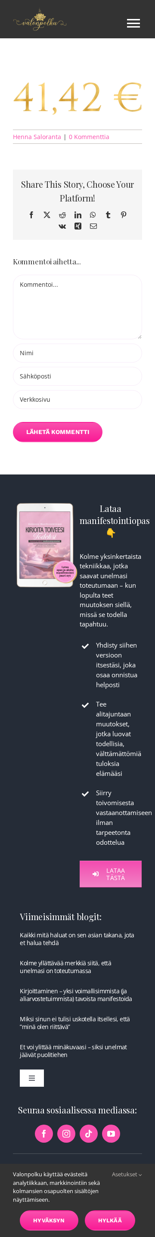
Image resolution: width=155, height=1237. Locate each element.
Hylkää (110, 1220)
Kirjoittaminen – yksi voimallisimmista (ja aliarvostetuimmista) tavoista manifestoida (76, 995)
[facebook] (44, 1134)
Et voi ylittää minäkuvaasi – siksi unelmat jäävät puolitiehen (73, 1051)
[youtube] (111, 1134)
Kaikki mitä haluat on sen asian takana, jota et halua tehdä (77, 939)
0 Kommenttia (89, 137)
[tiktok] (89, 1134)
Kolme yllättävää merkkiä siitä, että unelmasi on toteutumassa (65, 967)
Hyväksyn (49, 1220)
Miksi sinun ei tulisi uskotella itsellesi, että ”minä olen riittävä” (75, 1023)
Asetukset (125, 1174)
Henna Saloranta (37, 137)
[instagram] (66, 1134)
